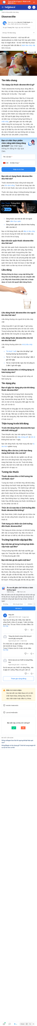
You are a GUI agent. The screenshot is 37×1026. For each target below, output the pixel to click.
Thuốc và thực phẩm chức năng (10, 12)
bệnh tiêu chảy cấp (28, 45)
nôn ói (33, 437)
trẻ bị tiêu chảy (27, 344)
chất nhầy (5, 121)
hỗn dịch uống (10, 185)
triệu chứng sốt (23, 437)
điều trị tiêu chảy (29, 231)
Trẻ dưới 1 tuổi (11, 351)
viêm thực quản (15, 221)
